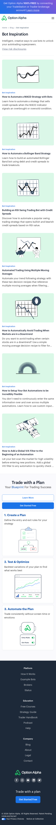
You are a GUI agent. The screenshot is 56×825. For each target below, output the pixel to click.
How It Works (28, 674)
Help (28, 728)
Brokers (28, 685)
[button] (52, 18)
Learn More (28, 498)
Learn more (32, 10)
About (28, 750)
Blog (12, 28)
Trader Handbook (28, 717)
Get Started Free (28, 506)
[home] (14, 18)
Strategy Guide (28, 712)
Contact (28, 761)
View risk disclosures (14, 49)
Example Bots (28, 679)
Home (4, 28)
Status (28, 690)
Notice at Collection (35, 819)
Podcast (28, 723)
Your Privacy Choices (15, 819)
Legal (28, 755)
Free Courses (28, 706)
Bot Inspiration (22, 28)
